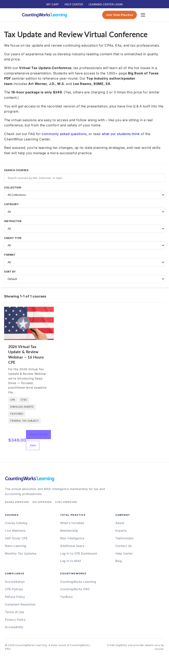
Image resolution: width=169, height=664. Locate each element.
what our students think (121, 134)
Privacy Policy (15, 619)
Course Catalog (16, 523)
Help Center (124, 553)
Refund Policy (15, 596)
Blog (118, 561)
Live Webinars (15, 530)
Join (32, 445)
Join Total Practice (119, 14)
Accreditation (15, 581)
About (119, 523)
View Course (38, 434)
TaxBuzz (66, 596)
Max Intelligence (72, 538)
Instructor (12, 221)
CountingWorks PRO (75, 589)
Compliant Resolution (20, 604)
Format (9, 254)
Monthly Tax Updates (20, 553)
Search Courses (16, 170)
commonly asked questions (64, 134)
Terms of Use (14, 612)
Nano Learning (15, 546)
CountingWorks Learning (78, 581)
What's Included (72, 523)
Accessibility (14, 627)
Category (11, 204)
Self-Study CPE (16, 538)
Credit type (13, 238)
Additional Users (72, 546)
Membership (69, 530)
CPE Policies (14, 589)
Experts (121, 530)
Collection (12, 187)
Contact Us (123, 546)
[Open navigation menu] (142, 15)
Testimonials (124, 538)
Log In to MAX (70, 561)
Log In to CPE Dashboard (78, 553)
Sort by (10, 271)
